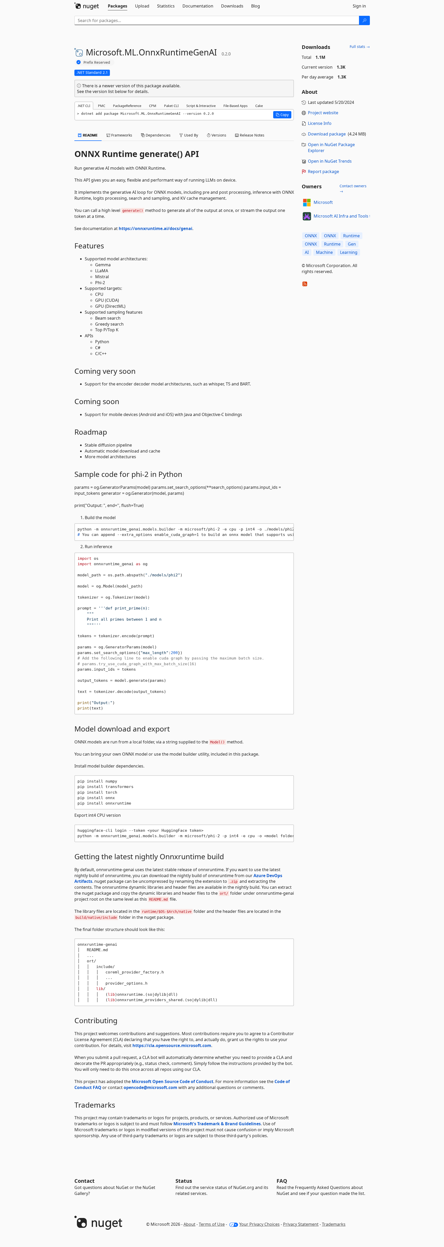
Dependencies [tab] (158, 135)
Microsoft (323, 202)
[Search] (364, 20)
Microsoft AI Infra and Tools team (346, 216)
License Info (320, 123)
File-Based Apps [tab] (235, 105)
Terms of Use (212, 1224)
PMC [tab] (101, 105)
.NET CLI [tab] (83, 105)
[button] (282, 114)
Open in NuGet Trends (330, 161)
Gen (352, 244)
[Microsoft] (307, 202)
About (189, 1224)
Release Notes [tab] (251, 135)
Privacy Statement (301, 1224)
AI (307, 252)
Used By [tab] (190, 135)
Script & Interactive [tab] (201, 105)
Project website (323, 113)
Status (183, 1180)
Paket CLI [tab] (171, 105)
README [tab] (90, 135)
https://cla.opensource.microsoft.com (171, 1045)
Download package (327, 134)
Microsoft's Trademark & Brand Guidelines (217, 1124)
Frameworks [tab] (121, 135)
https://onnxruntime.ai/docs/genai (155, 228)
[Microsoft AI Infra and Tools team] (307, 216)
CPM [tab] (152, 105)
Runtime (351, 236)
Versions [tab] (218, 135)
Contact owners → (353, 188)
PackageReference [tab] (127, 105)
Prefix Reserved (96, 62)
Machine (324, 252)
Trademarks (334, 1224)
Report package (323, 171)
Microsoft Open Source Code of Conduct (172, 1081)
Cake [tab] (259, 105)
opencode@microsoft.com (150, 1087)
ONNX (311, 236)
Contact (84, 1180)
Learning (348, 252)
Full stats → (360, 46)
